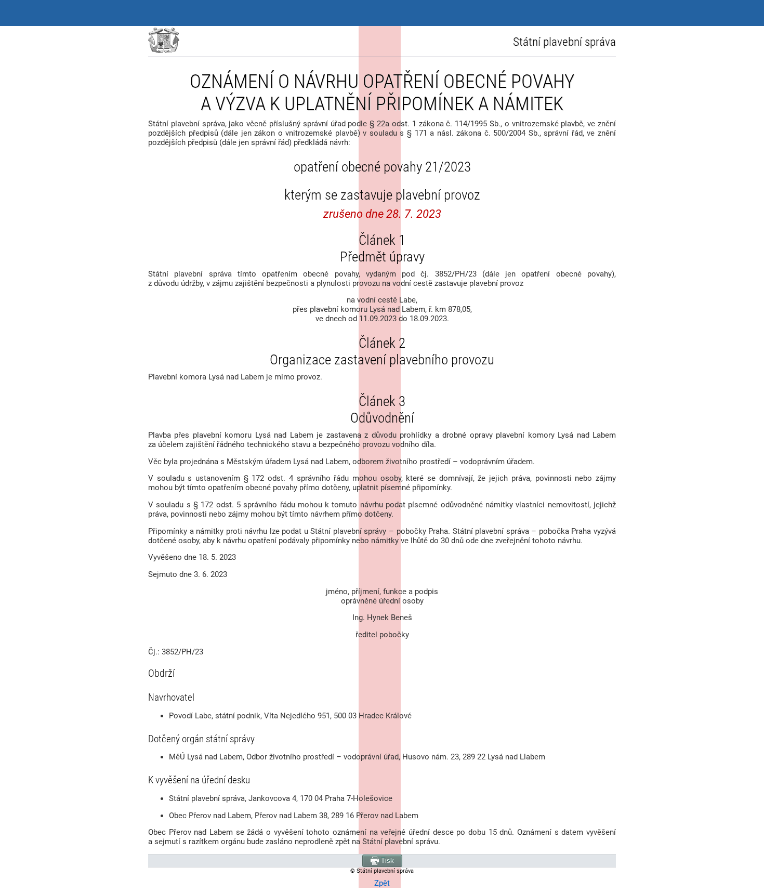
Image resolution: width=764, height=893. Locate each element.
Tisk (386, 860)
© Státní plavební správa (382, 871)
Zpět (382, 883)
